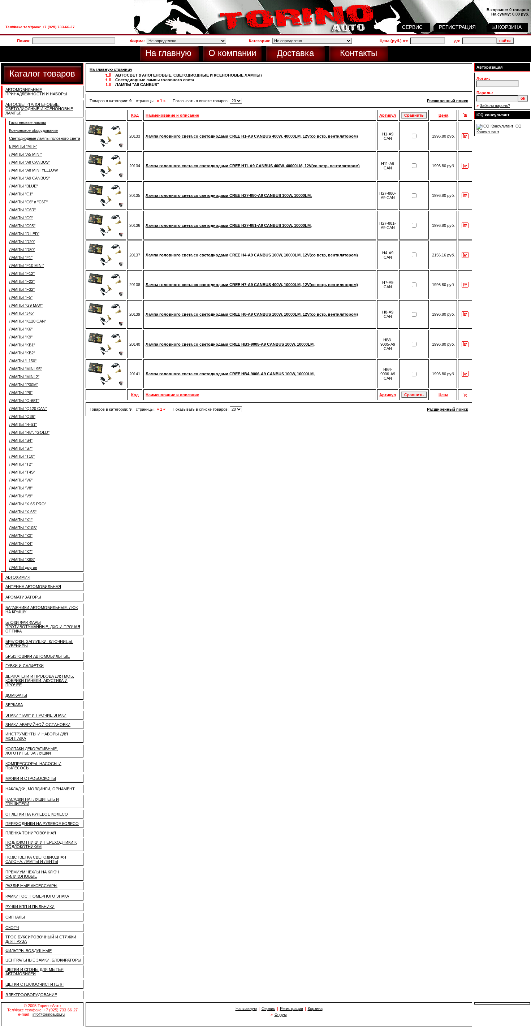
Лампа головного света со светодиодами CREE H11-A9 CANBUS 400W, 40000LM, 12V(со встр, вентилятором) (253, 166)
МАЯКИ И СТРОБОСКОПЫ (30, 778)
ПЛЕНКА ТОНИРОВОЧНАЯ (30, 833)
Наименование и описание (172, 115)
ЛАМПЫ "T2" (21, 464)
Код (135, 115)
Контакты (358, 53)
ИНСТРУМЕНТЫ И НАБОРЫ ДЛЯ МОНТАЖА (36, 736)
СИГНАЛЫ (15, 917)
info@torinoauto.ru (49, 1014)
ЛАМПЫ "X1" (21, 520)
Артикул (387, 115)
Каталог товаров (42, 73)
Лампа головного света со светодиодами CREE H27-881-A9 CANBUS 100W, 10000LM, (229, 225)
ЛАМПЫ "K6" (21, 329)
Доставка (295, 53)
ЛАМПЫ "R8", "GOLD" (29, 432)
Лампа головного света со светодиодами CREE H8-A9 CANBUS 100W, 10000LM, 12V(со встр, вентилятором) (252, 314)
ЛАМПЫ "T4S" (22, 472)
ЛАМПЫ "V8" (21, 488)
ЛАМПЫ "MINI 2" (24, 377)
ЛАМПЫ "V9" (21, 496)
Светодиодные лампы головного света (44, 138)
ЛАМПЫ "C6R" (22, 210)
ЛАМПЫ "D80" (22, 249)
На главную (168, 53)
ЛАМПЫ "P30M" (23, 385)
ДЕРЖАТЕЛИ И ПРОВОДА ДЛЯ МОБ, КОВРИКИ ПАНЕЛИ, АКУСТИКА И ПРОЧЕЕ (39, 680)
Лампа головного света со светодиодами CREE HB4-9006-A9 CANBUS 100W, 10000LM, (230, 374)
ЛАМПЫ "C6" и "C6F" (28, 202)
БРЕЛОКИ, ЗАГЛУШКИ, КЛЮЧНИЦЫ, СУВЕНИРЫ (39, 643)
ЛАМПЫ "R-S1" (23, 424)
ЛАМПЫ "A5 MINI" (25, 154)
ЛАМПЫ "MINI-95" (25, 369)
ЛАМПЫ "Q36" (22, 416)
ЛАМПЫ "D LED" (24, 234)
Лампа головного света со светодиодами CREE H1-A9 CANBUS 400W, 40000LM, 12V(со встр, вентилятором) (252, 136)
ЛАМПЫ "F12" (22, 273)
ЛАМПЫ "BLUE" (23, 186)
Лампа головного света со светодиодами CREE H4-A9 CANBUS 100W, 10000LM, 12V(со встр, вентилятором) (252, 255)
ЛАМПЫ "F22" (22, 281)
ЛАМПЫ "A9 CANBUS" (29, 178)
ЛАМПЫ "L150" (22, 361)
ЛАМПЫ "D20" (22, 241)
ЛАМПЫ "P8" (21, 392)
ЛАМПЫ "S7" (21, 448)
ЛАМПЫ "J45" (21, 313)
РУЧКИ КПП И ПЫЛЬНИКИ (30, 906)
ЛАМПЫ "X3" (21, 536)
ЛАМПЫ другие (23, 567)
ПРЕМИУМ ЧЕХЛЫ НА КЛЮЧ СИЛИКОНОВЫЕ (32, 874)
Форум (281, 1014)
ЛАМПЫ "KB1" (22, 345)
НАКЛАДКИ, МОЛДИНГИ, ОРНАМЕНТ (40, 789)
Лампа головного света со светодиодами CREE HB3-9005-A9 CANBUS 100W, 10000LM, (230, 344)
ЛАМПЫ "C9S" (22, 226)
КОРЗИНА (509, 27)
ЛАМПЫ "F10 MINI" (26, 265)
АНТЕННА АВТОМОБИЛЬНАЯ (33, 586)
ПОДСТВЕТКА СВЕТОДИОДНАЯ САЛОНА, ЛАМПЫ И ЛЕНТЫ (35, 859)
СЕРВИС (413, 27)
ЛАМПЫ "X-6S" (22, 512)
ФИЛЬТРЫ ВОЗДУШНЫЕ (28, 951)
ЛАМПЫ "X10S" (23, 528)
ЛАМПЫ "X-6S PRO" (27, 504)
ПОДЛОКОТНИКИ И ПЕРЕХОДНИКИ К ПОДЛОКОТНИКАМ (41, 844)
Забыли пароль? (495, 105)
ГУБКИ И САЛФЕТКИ (24, 666)
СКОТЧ (12, 927)
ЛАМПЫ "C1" (21, 194)
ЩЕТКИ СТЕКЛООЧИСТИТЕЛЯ (34, 984)
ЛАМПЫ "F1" (21, 257)
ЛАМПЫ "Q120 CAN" (28, 408)
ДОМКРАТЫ (16, 695)
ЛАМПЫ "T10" (22, 456)
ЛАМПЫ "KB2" (22, 353)
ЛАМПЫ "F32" (22, 289)
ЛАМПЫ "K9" (21, 337)
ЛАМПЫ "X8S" (22, 559)
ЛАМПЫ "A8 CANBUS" (29, 162)
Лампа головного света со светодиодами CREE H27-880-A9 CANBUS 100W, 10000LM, (229, 195)
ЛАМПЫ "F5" (21, 297)
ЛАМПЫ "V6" (21, 480)
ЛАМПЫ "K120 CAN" (27, 321)
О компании (232, 53)
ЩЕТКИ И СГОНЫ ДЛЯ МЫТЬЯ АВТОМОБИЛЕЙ (34, 971)
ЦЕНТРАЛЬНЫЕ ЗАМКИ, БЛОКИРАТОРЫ (43, 960)
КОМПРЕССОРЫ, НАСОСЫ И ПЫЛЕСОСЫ (33, 765)
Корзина (315, 1008)
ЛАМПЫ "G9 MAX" (26, 305)
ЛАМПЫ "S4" (21, 440)
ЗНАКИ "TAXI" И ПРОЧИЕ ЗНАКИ (35, 715)
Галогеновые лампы (27, 122)
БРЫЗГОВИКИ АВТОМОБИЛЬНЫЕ (37, 656)
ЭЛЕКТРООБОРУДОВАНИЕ (31, 995)
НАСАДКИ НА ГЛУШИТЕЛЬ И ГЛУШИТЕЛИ (32, 801)
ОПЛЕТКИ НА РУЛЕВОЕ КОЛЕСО (36, 814)
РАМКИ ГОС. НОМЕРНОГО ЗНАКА (37, 896)
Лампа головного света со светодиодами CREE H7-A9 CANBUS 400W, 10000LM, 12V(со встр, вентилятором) (252, 284)
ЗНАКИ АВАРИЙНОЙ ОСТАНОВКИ (37, 724)
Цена (443, 115)
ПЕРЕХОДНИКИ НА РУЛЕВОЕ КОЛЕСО (42, 823)
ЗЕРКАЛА (14, 705)
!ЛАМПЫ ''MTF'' (23, 146)
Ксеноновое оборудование (33, 130)
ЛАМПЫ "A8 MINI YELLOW (33, 170)
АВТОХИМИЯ (17, 577)
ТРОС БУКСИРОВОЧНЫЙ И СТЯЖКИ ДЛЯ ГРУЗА (40, 939)
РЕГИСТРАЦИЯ (458, 27)
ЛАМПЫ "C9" (21, 218)
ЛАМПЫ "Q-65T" (24, 400)
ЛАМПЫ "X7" (21, 551)
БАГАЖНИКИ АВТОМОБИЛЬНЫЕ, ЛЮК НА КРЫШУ (41, 609)
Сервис (268, 1008)
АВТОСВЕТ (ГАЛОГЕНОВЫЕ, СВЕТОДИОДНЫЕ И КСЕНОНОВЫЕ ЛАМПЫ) (39, 108)
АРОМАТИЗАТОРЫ (23, 597)
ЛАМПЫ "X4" (21, 543)
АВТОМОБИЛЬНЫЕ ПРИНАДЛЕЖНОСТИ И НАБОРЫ (36, 91)
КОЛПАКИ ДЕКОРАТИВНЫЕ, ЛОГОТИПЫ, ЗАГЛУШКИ (31, 751)
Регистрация (291, 1008)
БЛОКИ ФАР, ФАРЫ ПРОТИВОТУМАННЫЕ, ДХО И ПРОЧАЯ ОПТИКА (42, 626)
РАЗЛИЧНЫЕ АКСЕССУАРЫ (31, 886)
